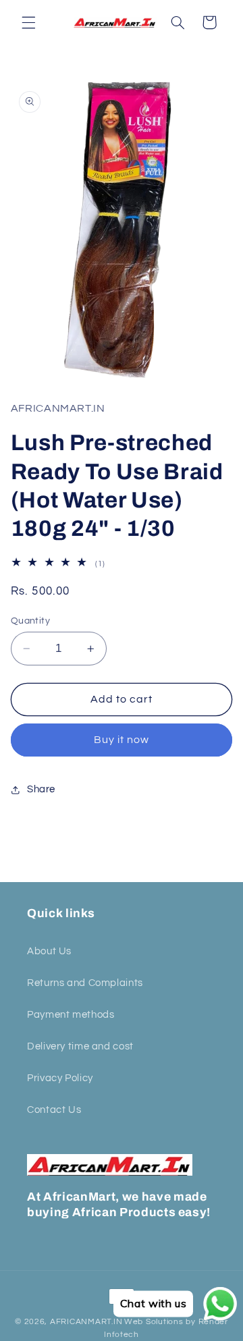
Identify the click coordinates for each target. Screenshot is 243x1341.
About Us (49, 951)
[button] (28, 22)
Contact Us (54, 1110)
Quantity (30, 621)
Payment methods (70, 1015)
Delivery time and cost (80, 1046)
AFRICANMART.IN (86, 1321)
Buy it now (122, 739)
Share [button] (41, 789)
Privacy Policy (60, 1078)
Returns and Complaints (85, 983)
